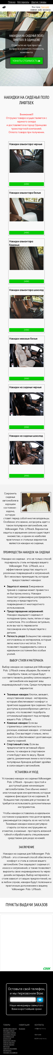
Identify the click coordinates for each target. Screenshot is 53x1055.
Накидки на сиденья (10, 1052)
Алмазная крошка (9, 1035)
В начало (22, 1029)
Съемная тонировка (10, 1048)
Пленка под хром (9, 1042)
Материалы (23, 1)
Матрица (6, 1046)
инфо (40, 9)
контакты (47, 9)
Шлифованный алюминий (8, 1038)
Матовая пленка (8, 1031)
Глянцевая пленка (9, 1033)
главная (33, 9)
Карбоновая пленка (10, 1029)
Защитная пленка (9, 1040)
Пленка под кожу (8, 1044)
